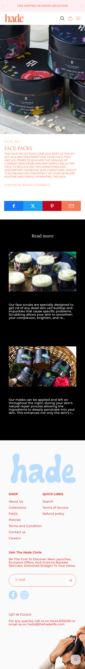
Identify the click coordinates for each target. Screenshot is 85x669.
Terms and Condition (25, 526)
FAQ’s (13, 514)
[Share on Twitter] (33, 206)
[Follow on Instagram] (24, 595)
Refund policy (53, 514)
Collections (17, 508)
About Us (16, 501)
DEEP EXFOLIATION (27, 298)
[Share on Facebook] (13, 206)
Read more (18, 326)
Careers (15, 538)
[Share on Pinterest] (52, 206)
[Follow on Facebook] (13, 595)
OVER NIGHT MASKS (28, 393)
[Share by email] (71, 206)
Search (47, 501)
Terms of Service (55, 508)
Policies (15, 520)
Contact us (17, 532)
